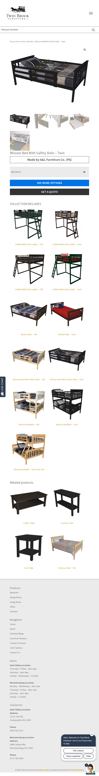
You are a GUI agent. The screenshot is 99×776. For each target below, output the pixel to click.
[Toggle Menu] (91, 13)
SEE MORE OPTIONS (49, 183)
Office (12, 606)
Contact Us (15, 652)
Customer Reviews (18, 638)
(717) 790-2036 (16, 758)
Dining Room (16, 597)
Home (12, 624)
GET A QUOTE (49, 192)
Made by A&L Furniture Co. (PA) (49, 160)
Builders (30, 41)
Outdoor (14, 611)
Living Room (15, 602)
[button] (85, 50)
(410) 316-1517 (16, 730)
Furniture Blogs (17, 633)
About (12, 628)
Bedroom (14, 592)
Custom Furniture (18, 643)
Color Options (16, 647)
